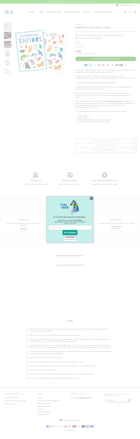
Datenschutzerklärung (70, 239)
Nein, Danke (70, 237)
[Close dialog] (91, 198)
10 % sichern (70, 232)
